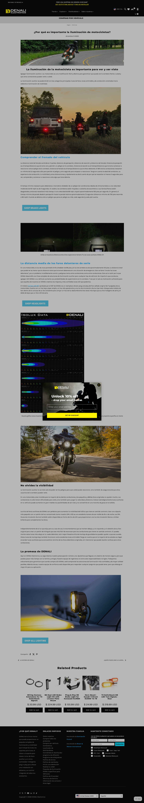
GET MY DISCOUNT (72, 415)
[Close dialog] (99, 385)
